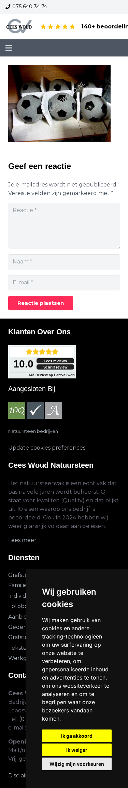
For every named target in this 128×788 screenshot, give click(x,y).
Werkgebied (25, 658)
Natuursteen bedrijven (33, 431)
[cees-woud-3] (19, 26)
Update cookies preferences (46, 447)
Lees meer (22, 540)
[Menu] (9, 47)
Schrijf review (55, 367)
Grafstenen (23, 575)
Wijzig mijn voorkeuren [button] (76, 764)
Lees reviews (55, 361)
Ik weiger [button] (76, 750)
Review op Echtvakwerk (52, 375)
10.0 (23, 364)
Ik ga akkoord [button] (77, 736)
